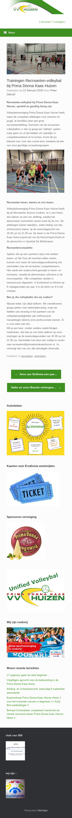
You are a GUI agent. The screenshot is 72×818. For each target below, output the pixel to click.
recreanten (27, 356)
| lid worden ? (46, 22)
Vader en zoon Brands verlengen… (36, 387)
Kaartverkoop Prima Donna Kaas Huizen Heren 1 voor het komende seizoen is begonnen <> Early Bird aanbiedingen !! (34, 701)
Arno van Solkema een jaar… (36, 374)
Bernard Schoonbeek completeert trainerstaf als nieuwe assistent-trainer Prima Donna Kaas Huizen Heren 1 (35, 714)
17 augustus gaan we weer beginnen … (28, 675)
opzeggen (59, 22)
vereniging (40, 356)
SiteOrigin (42, 810)
